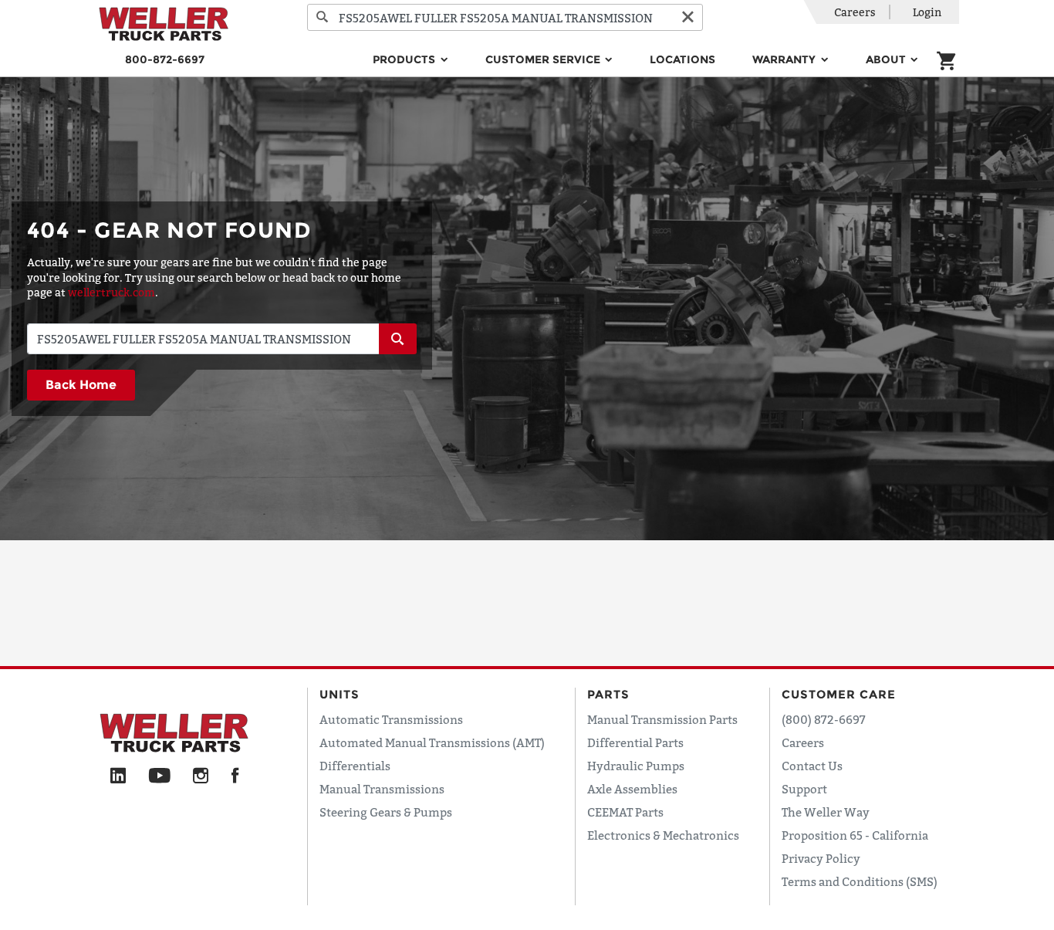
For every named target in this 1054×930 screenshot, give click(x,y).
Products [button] (405, 59)
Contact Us (812, 766)
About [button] (887, 59)
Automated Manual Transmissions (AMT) (432, 742)
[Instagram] (201, 776)
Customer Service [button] (544, 59)
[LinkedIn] (118, 776)
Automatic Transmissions (391, 719)
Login (927, 12)
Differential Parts (635, 742)
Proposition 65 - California (855, 835)
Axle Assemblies (632, 789)
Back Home (81, 384)
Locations (682, 59)
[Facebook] (234, 776)
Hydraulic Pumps (635, 766)
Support (804, 789)
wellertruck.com (111, 292)
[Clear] (687, 17)
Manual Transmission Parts (662, 719)
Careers (855, 12)
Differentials (354, 766)
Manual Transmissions (381, 789)
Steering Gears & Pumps (385, 812)
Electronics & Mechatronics (663, 835)
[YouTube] (159, 776)
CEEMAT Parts (625, 812)
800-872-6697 (164, 59)
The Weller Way (826, 812)
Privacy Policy (821, 858)
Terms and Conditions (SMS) (859, 881)
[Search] (322, 17)
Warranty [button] (785, 59)
